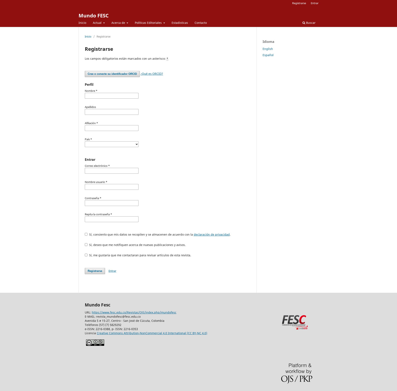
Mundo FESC (94, 15)
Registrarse (299, 3)
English (268, 49)
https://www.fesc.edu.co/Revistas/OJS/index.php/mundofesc (134, 312)
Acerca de (118, 23)
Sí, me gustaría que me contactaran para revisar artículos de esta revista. (139, 255)
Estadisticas (180, 23)
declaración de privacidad (212, 234)
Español (268, 55)
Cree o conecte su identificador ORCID (112, 73)
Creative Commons (152, 333)
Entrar (314, 3)
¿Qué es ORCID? (152, 74)
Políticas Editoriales (149, 23)
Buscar (310, 23)
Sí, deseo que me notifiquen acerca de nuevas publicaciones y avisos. (137, 245)
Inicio (82, 23)
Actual (97, 23)
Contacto (201, 23)
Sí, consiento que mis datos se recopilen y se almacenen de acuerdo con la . (159, 234)
